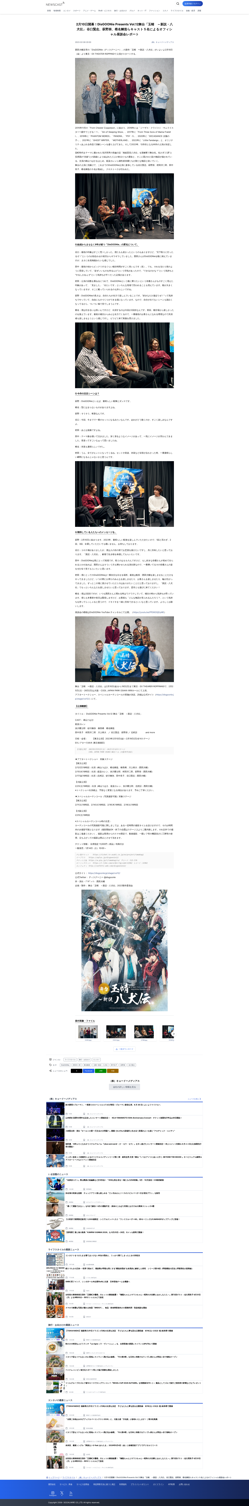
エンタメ (67, 10)
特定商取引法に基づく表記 (104, 1484)
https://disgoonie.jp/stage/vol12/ (104, 873)
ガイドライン (158, 1484)
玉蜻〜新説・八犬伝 (101, 1065)
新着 (49, 10)
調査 (199, 10)
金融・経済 (190, 10)
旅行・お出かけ (120, 10)
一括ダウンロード (126, 1049)
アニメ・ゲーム (89, 10)
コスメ (165, 10)
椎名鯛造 (87, 1065)
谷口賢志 (132, 1065)
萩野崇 (122, 1065)
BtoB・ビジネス (105, 10)
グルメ (132, 10)
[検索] (177, 3)
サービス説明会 (83, 1484)
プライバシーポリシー (140, 1484)
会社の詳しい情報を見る (124, 1087)
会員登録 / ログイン (193, 3)
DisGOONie (65, 1065)
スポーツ (76, 10)
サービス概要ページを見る (230, 1500)
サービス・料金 (66, 1484)
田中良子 (114, 1065)
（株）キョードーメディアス (162, 42)
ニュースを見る (193, 1099)
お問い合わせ (184, 1484)
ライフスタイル (177, 10)
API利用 (171, 1484)
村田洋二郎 (77, 1065)
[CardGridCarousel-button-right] (174, 1033)
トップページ (54, 1477)
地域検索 (57, 10)
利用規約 (123, 1484)
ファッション (154, 10)
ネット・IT (141, 10)
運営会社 (52, 1484)
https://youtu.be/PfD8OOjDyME (148, 612)
